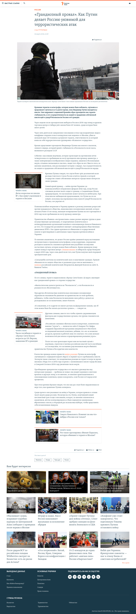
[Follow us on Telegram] (84, 577)
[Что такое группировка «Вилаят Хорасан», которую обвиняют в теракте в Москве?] (47, 435)
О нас (9, 576)
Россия (37, 10)
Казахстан (10, 603)
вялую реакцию (71, 354)
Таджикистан (43, 603)
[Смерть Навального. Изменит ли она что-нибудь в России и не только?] (47, 417)
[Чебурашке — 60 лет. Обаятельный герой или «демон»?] (26, 482)
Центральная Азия (43, 580)
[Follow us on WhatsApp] (89, 577)
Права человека (43, 591)
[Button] (97, 39)
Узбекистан (73, 603)
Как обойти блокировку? (15, 583)
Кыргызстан (11, 606)
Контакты (10, 580)
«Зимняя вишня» (69, 250)
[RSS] (98, 577)
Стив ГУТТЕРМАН (40, 30)
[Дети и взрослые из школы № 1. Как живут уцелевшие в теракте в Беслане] (28, 181)
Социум (40, 587)
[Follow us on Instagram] (74, 577)
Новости (40, 576)
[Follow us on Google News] (93, 577)
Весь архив (125, 563)
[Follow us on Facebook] (79, 577)
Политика (40, 583)
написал (37, 265)
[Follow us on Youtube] (70, 577)
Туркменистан (43, 606)
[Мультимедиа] (130, 3)
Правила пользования (14, 587)
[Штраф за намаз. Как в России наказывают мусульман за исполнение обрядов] (52, 505)
